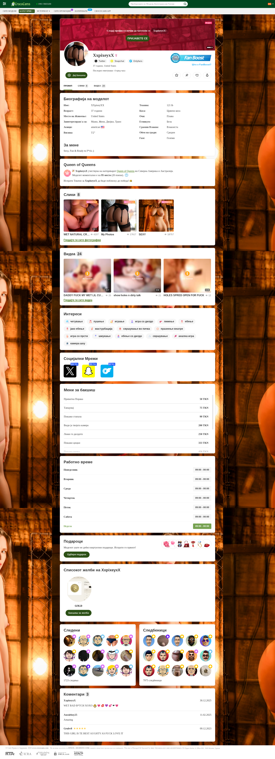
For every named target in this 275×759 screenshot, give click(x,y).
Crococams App (103, 11)
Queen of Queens (125, 171)
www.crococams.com (40, 748)
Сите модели (9, 11)
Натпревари (81, 11)
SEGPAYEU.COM (82, 748)
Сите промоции (62, 11)
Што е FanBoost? (201, 64)
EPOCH (71, 748)
